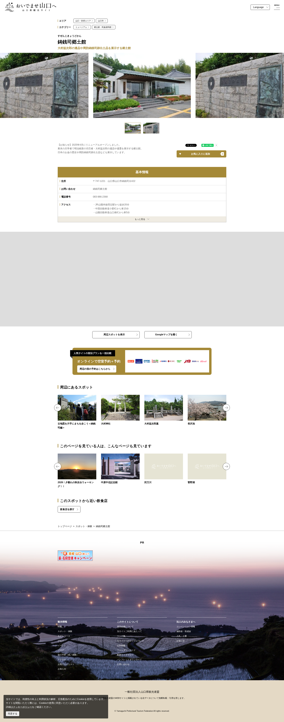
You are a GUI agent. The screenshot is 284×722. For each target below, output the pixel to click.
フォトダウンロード (126, 650)
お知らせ (62, 669)
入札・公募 (181, 636)
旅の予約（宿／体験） (68, 655)
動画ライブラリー (125, 655)
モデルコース (64, 636)
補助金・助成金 (183, 631)
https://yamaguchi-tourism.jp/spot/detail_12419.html (163, 410)
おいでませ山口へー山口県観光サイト (25, 4)
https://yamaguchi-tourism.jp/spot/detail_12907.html (207, 469)
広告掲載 (121, 645)
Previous (57, 407)
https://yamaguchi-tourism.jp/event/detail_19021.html (77, 471)
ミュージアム (81, 27)
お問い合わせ (123, 664)
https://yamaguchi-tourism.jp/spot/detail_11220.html (163, 469)
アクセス (62, 659)
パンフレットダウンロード (129, 659)
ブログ (61, 650)
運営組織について (125, 626)
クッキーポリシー (22, 707)
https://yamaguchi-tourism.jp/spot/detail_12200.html (120, 410)
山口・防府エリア (83, 21)
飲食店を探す (67, 509)
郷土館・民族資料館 (102, 27)
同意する (12, 713)
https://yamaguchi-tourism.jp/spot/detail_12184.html (207, 410)
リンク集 (121, 636)
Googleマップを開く (166, 334)
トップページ (65, 526)
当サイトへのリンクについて (130, 641)
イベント (62, 645)
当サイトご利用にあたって (129, 631)
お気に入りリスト (66, 664)
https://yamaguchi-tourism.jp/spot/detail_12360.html (120, 469)
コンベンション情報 (185, 626)
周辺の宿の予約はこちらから (95, 369)
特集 (60, 626)
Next (226, 407)
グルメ (61, 641)
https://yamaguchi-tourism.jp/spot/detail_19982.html (77, 412)
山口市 (101, 21)
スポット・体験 (84, 526)
